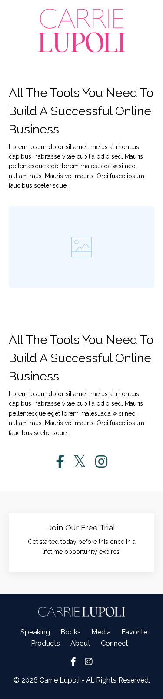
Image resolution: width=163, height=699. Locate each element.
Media (101, 632)
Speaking (35, 632)
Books (70, 632)
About (80, 643)
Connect (114, 643)
